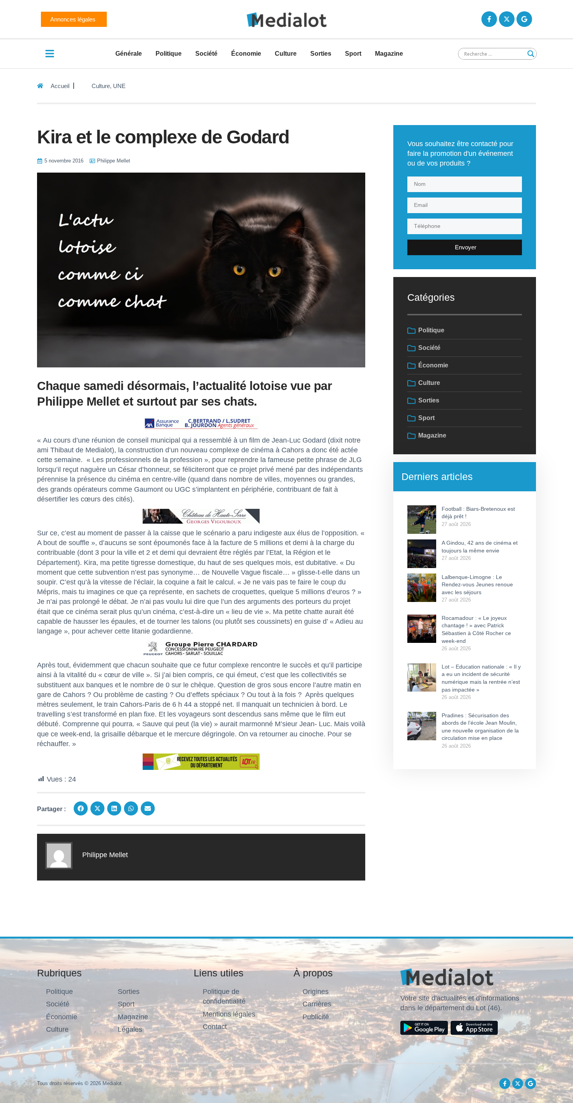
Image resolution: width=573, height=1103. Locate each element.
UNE (119, 86)
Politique (169, 53)
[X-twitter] (507, 19)
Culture (286, 53)
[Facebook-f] (489, 19)
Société (206, 53)
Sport (353, 53)
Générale (128, 53)
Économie (246, 53)
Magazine (389, 53)
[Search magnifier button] (530, 53)
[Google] (524, 19)
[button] (81, 808)
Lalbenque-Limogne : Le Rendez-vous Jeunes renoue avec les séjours (477, 584)
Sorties (320, 53)
